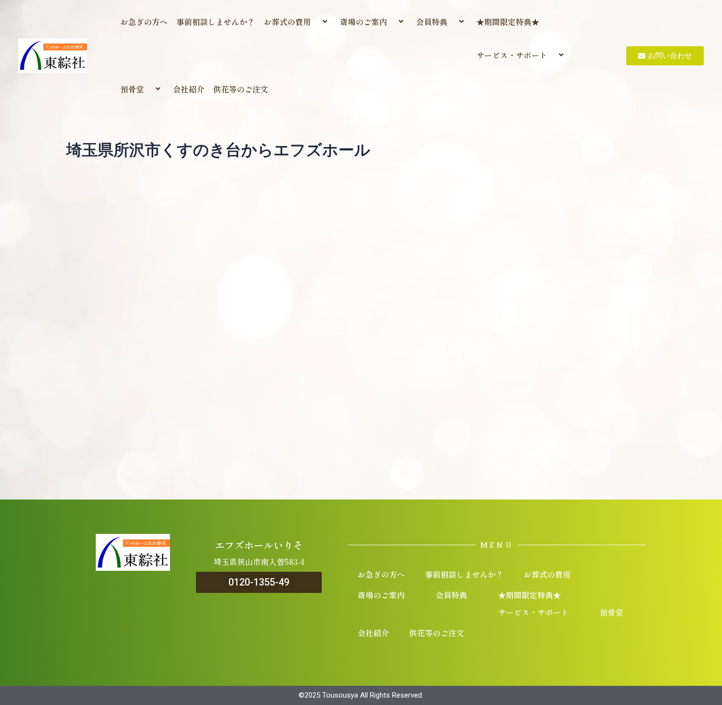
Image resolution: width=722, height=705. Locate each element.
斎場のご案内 (363, 22)
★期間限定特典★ (507, 22)
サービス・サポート (511, 55)
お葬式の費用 (287, 22)
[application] (314, 22)
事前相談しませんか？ (215, 22)
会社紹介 (188, 89)
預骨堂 (132, 89)
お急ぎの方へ (143, 22)
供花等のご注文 (240, 89)
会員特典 (431, 22)
